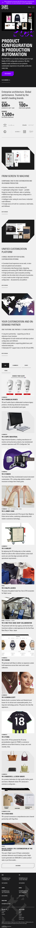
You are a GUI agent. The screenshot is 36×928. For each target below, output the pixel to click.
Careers (20, 915)
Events (26, 365)
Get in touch (8, 73)
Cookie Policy (21, 919)
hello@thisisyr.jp (5, 891)
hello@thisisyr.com (6, 878)
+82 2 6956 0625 (23, 892)
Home (20, 911)
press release (29, 3)
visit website (4, 883)
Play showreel (5, 80)
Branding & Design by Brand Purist (6, 926)
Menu (29, 7)
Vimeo (3, 912)
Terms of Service (22, 923)
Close (3, 1)
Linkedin (3, 914)
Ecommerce (15, 365)
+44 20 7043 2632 (23, 879)
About (20, 912)
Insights (20, 914)
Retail (6, 370)
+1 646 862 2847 (6, 879)
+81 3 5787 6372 (6, 892)
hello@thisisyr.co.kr (23, 891)
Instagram (3, 911)
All (5, 365)
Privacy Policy (21, 917)
